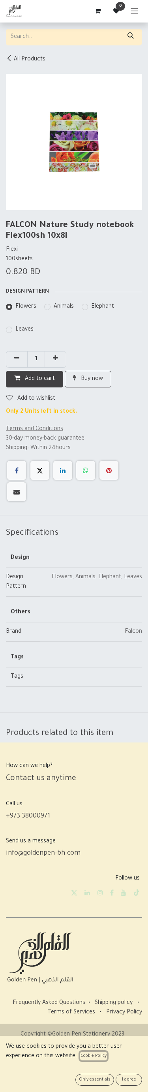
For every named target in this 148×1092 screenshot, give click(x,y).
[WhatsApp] (85, 470)
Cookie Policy (94, 1056)
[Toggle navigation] (134, 11)
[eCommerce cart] (97, 11)
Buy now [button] (91, 379)
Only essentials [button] (95, 1079)
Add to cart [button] (39, 379)
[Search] (130, 37)
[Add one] (55, 359)
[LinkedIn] (62, 470)
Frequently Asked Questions (49, 1003)
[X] (39, 470)
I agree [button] (129, 1079)
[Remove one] (17, 359)
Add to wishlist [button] (35, 399)
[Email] (16, 491)
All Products (29, 59)
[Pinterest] (108, 470)
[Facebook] (16, 470)
